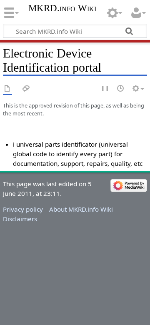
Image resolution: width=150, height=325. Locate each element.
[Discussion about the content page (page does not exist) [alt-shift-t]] (26, 89)
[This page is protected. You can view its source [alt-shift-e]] (105, 89)
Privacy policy (23, 209)
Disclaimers (20, 219)
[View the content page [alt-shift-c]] (7, 89)
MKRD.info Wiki (62, 8)
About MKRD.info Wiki (81, 209)
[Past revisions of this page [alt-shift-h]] (120, 89)
